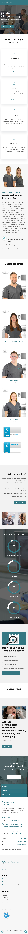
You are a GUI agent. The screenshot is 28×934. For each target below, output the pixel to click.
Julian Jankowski (14, 428)
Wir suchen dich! (17, 474)
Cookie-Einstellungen (7, 902)
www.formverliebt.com (17, 930)
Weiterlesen (7, 746)
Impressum (4, 895)
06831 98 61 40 (15, 821)
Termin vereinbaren (7, 26)
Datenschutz (5, 897)
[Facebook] (3, 868)
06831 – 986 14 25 (17, 832)
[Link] (14, 712)
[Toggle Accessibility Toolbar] (25, 931)
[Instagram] (6, 868)
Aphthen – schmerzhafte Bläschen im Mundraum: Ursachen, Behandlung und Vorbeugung (14, 729)
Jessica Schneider (14, 444)
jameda (16, 434)
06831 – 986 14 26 (16, 834)
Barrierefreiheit (5, 900)
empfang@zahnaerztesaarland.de (11, 885)
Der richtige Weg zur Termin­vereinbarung (13, 649)
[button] (2, 931)
